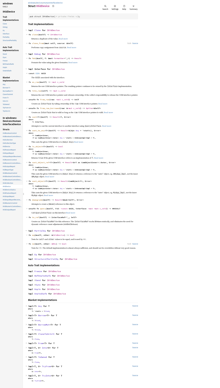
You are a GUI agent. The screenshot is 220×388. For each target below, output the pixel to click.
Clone (37, 30)
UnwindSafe (40, 293)
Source (135, 43)
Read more (63, 38)
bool (60, 146)
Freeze (38, 271)
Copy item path (53, 6)
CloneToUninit (46, 334)
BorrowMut (44, 324)
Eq (35, 254)
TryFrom (46, 366)
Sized (47, 311)
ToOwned (42, 357)
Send (38, 280)
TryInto (46, 375)
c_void (60, 82)
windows (31, 3)
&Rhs (54, 244)
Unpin (37, 289)
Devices (39, 3)
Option (89, 108)
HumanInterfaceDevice (53, 3)
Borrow (42, 315)
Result (77, 58)
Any (77, 130)
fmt (34, 58)
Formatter (59, 58)
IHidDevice (53, 30)
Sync (38, 284)
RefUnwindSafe (42, 275)
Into (44, 347)
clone (35, 34)
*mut (54, 82)
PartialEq (40, 230)
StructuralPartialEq (46, 259)
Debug (37, 54)
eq (33, 235)
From (40, 343)
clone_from (38, 43)
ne (33, 244)
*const (65, 208)
